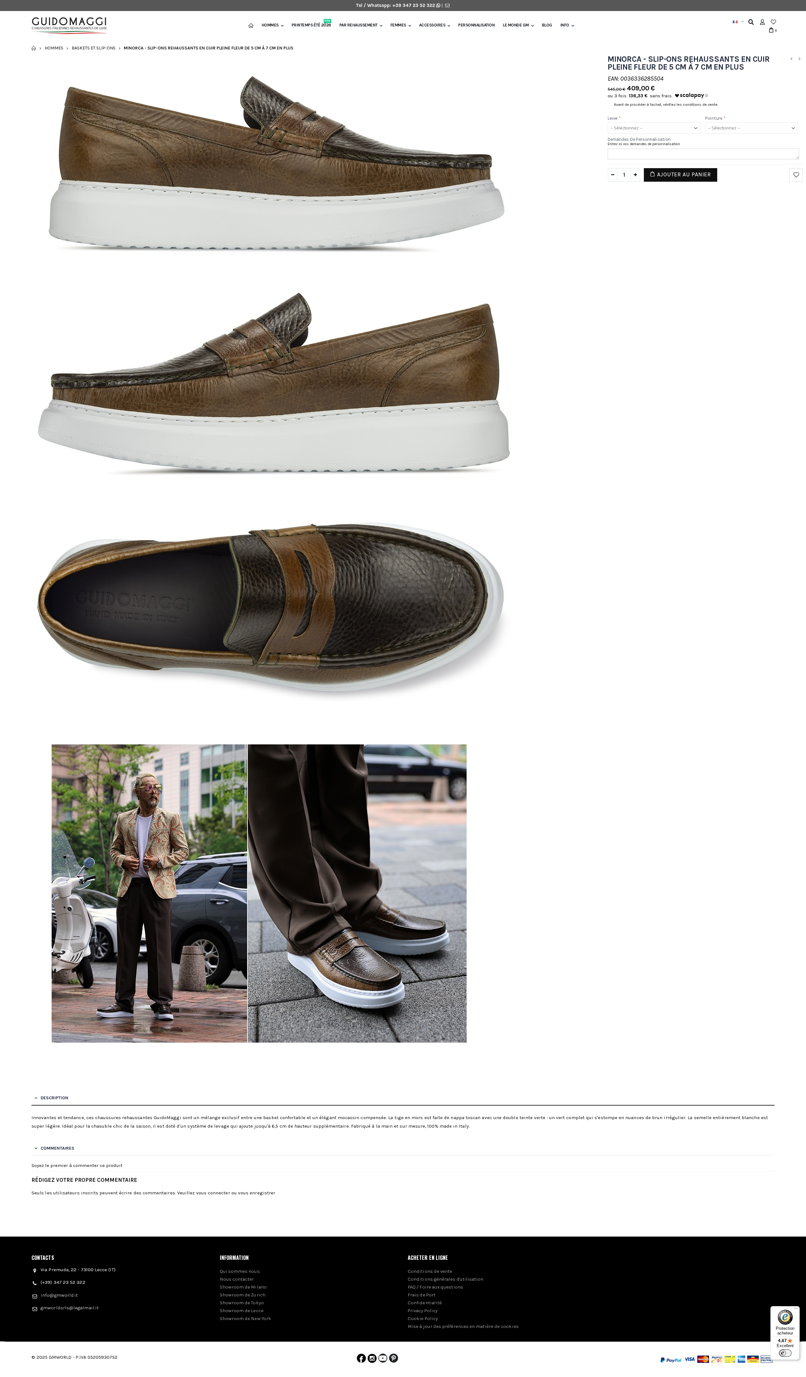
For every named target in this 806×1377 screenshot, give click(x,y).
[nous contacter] (447, 5)
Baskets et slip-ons (94, 48)
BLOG (547, 25)
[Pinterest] (393, 1360)
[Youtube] (383, 1360)
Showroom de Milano (243, 1287)
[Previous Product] (791, 59)
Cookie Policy (423, 1318)
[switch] (785, 1353)
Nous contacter (237, 1279)
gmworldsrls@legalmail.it (70, 1308)
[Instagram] (372, 1360)
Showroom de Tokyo (242, 1303)
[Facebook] (361, 1360)
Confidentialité (425, 1303)
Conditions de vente (430, 1271)
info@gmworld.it (59, 1295)
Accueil (33, 48)
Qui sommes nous (240, 1271)
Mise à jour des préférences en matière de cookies (463, 1326)
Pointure (715, 118)
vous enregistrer (256, 1193)
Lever (614, 118)
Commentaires (57, 1148)
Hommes (270, 25)
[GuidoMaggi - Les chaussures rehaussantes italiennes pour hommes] (67, 26)
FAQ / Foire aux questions (435, 1287)
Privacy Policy (423, 1310)
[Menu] (796, 1310)
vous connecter (213, 1193)
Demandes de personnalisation (639, 139)
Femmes (398, 25)
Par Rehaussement (358, 25)
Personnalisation (476, 25)
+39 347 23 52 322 (414, 5)
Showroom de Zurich (242, 1295)
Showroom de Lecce (242, 1310)
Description (54, 1098)
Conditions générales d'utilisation (446, 1279)
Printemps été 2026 (311, 25)
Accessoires (432, 25)
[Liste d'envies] (773, 22)
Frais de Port (421, 1295)
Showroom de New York (245, 1318)
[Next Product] (799, 59)
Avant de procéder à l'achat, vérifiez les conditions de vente (666, 104)
